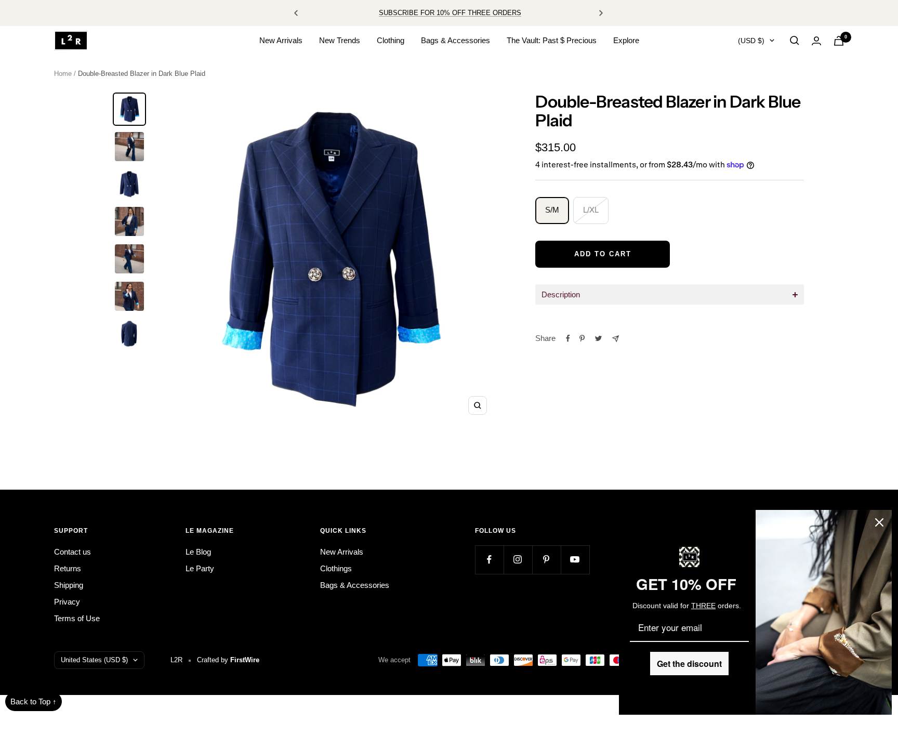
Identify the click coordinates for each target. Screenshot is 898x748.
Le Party (200, 568)
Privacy (67, 601)
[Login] (816, 40)
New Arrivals (280, 40)
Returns (67, 568)
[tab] (669, 294)
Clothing (390, 40)
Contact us (72, 551)
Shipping (68, 585)
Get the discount (689, 664)
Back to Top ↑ (33, 701)
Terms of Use (77, 618)
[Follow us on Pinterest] (546, 559)
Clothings (336, 568)
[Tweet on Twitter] (598, 338)
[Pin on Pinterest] (582, 338)
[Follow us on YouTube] (575, 559)
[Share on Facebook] (568, 338)
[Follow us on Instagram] (518, 559)
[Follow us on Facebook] (489, 559)
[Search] (794, 40)
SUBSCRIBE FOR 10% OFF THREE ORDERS (450, 13)
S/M (552, 209)
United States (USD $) (94, 660)
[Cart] (839, 41)
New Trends (339, 40)
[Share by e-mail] (615, 338)
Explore (626, 40)
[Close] (879, 522)
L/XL (591, 209)
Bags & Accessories (455, 40)
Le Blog (198, 551)
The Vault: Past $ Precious (552, 40)
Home (63, 73)
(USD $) (751, 40)
